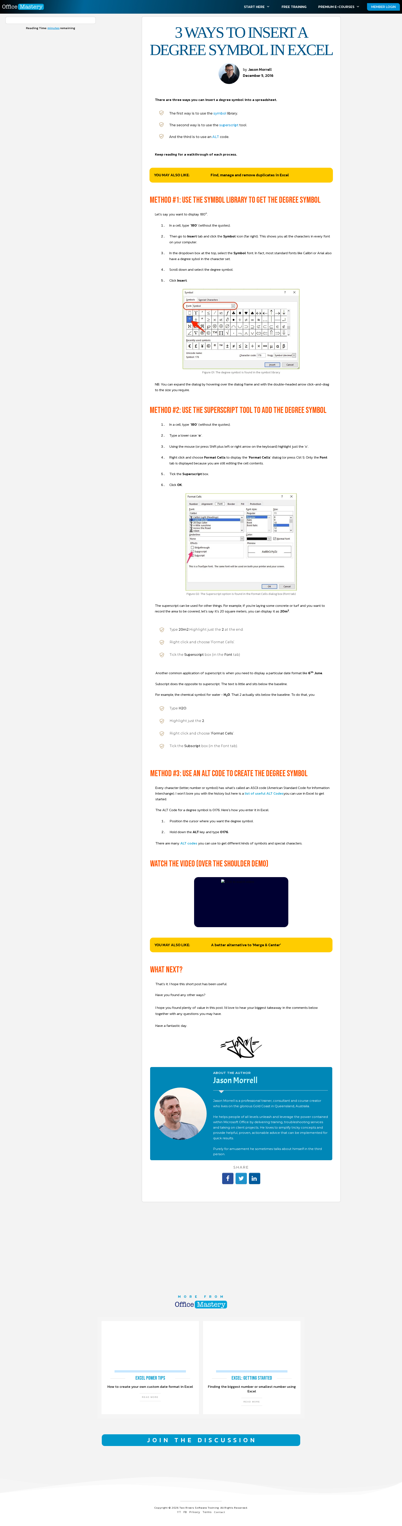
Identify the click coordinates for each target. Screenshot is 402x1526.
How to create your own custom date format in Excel (150, 1367)
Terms (207, 1512)
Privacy (194, 1512)
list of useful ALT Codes (264, 793)
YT (179, 1512)
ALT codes (188, 843)
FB (185, 1512)
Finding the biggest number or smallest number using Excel (251, 1367)
